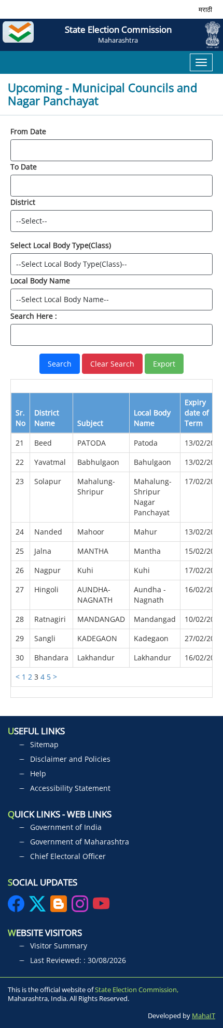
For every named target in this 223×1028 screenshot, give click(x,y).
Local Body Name (40, 280)
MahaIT (203, 1015)
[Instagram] (81, 907)
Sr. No (20, 418)
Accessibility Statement (70, 788)
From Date (28, 131)
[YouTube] (101, 907)
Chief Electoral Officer (68, 856)
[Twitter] (37, 907)
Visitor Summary (58, 946)
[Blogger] (58, 907)
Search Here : (33, 316)
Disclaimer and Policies (70, 759)
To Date (23, 167)
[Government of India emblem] (208, 34)
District (22, 202)
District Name (46, 418)
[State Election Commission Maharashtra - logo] (21, 34)
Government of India (66, 827)
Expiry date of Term (197, 412)
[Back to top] (206, 981)
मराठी (205, 9)
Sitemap (44, 744)
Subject (90, 423)
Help (38, 773)
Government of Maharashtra (79, 842)
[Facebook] (17, 907)
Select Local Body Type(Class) (60, 245)
